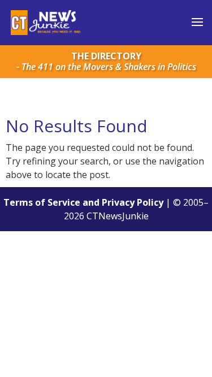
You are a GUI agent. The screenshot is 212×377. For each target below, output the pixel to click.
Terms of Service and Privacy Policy (83, 202)
